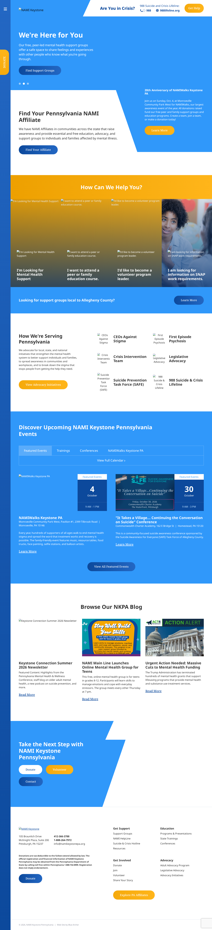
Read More (27, 695)
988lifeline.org (170, 10)
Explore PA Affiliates (134, 895)
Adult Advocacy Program (174, 865)
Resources (119, 848)
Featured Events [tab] (35, 450)
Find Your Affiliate (38, 150)
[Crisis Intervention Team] (122, 358)
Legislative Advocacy (172, 870)
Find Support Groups (40, 70)
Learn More (159, 130)
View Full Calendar (110, 460)
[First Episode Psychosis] (178, 338)
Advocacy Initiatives (171, 875)
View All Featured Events (111, 566)
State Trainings (169, 838)
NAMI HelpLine (122, 838)
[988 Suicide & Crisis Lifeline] (178, 382)
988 (148, 10)
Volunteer (59, 769)
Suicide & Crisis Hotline (126, 843)
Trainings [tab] (63, 450)
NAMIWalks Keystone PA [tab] (125, 450)
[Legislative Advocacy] (178, 359)
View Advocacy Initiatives (43, 384)
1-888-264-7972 (63, 840)
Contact (31, 781)
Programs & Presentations (176, 833)
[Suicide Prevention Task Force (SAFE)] (122, 382)
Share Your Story (123, 880)
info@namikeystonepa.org (69, 843)
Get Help (194, 8)
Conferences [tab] (89, 450)
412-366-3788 (61, 836)
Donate (4, 62)
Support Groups (122, 833)
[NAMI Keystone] (44, 9)
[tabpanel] (111, 522)
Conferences (167, 843)
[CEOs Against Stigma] (122, 338)
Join (115, 870)
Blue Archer (73, 924)
